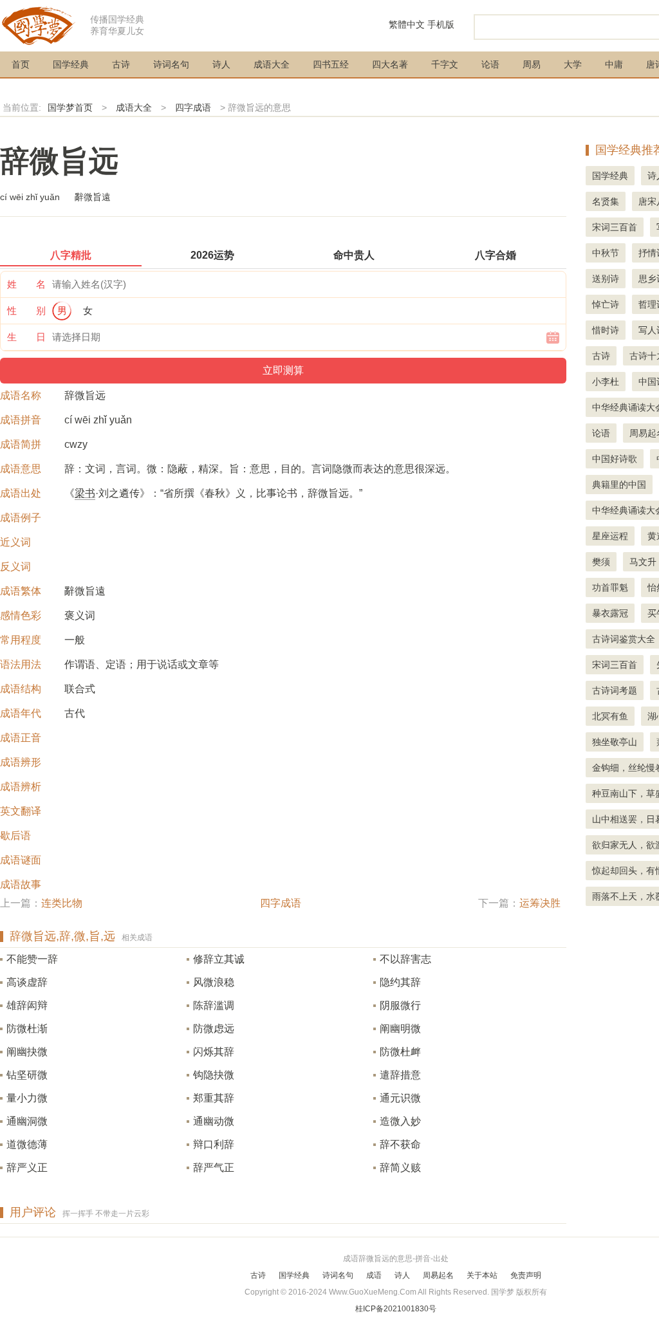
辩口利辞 (213, 1144)
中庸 (614, 64)
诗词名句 (171, 64)
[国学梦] (38, 24)
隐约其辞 (400, 982)
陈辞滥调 (213, 1005)
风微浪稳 (213, 982)
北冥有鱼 (610, 716)
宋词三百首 (614, 227)
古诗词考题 (614, 690)
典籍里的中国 (619, 484)
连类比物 (61, 903)
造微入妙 (400, 1121)
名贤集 (605, 201)
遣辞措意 (400, 1074)
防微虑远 (213, 1028)
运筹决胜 (540, 903)
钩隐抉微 (213, 1074)
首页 (21, 64)
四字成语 (193, 107)
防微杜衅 (400, 1051)
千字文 (444, 64)
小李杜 (605, 381)
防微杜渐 (27, 1028)
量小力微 (27, 1098)
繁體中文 (407, 24)
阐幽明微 (400, 1028)
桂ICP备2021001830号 (395, 1308)
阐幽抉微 (27, 1051)
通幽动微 (213, 1121)
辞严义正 (27, 1167)
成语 (374, 1275)
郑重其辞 (213, 1098)
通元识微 (400, 1098)
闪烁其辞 (213, 1051)
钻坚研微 (27, 1074)
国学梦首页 (70, 107)
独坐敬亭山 (614, 742)
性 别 (26, 310)
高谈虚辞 (27, 982)
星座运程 (610, 536)
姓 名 (26, 284)
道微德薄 (27, 1144)
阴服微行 (400, 1005)
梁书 (85, 493)
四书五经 (331, 64)
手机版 (440, 24)
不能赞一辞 (32, 959)
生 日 (26, 336)
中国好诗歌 (614, 459)
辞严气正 (213, 1167)
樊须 (601, 562)
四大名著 (390, 64)
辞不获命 (400, 1144)
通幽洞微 (27, 1121)
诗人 (221, 64)
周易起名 (438, 1275)
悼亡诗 (605, 304)
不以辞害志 (405, 959)
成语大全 (272, 64)
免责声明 (525, 1275)
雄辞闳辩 (27, 1005)
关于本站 (482, 1275)
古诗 (121, 64)
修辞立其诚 (219, 959)
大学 (573, 64)
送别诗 (605, 278)
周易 (532, 64)
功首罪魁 (610, 587)
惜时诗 (605, 330)
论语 (490, 64)
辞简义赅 (400, 1167)
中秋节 (605, 253)
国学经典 (71, 64)
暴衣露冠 (610, 613)
